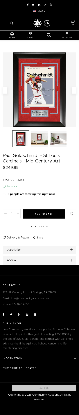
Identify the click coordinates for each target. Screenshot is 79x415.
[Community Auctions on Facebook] (27, 5)
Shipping (8, 202)
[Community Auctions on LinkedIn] (39, 5)
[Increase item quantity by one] (17, 213)
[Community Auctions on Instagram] (45, 5)
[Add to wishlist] (71, 213)
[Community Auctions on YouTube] (51, 5)
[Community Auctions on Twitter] (33, 5)
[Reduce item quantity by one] (5, 213)
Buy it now (39, 226)
